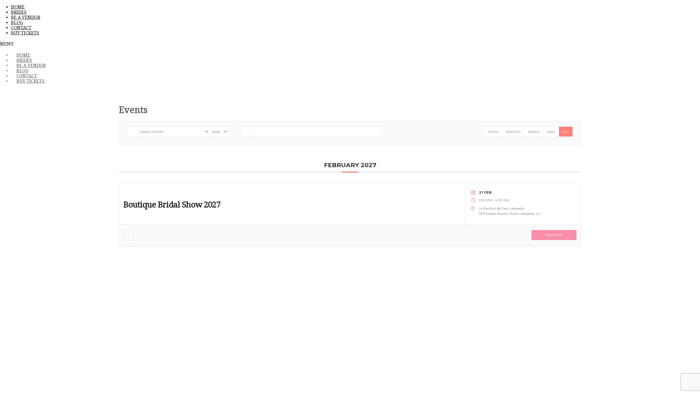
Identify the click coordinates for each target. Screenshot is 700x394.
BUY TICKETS (25, 33)
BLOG (17, 22)
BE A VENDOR (25, 17)
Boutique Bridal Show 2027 (171, 204)
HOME (18, 7)
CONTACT (21, 27)
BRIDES (19, 12)
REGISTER (554, 235)
